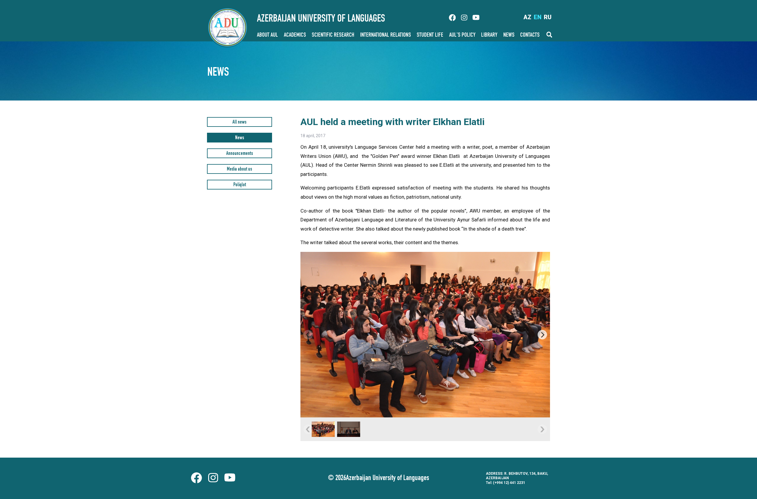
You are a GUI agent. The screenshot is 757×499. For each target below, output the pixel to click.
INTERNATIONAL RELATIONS (385, 35)
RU (547, 17)
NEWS (509, 35)
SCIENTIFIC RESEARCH (333, 35)
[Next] (542, 334)
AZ (527, 17)
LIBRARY (489, 35)
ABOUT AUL (267, 35)
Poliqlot (239, 185)
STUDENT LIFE (430, 35)
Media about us (239, 169)
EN (537, 17)
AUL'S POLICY (462, 35)
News (239, 138)
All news (239, 122)
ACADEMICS (295, 35)
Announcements (239, 153)
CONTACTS (530, 35)
